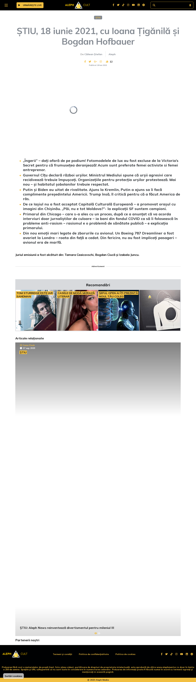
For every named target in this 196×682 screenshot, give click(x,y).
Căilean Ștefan (93, 54)
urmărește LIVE (32, 5)
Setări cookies (13, 676)
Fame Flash (29, 345)
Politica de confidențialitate (94, 654)
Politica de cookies (125, 654)
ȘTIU (98, 17)
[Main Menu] (6, 5)
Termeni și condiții (62, 654)
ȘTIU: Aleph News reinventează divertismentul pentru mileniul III (67, 628)
